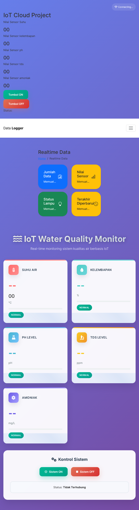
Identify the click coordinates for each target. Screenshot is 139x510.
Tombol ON (15, 94)
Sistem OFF (87, 471)
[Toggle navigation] (131, 128)
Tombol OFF (16, 104)
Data (13, 128)
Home (42, 158)
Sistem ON (56, 471)
